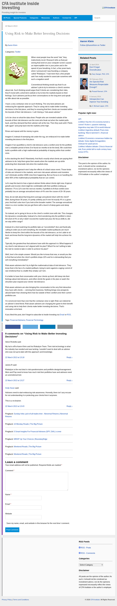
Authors (56, 18)
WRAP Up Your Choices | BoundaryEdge (30, 439)
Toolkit (17, 52)
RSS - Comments (87, 553)
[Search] (113, 18)
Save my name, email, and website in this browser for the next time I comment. (38, 523)
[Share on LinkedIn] (15, 38)
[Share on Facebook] (6, 38)
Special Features (20, 18)
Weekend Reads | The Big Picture (27, 447)
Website (8, 514)
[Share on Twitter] (10, 38)
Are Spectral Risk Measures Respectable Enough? (99, 84)
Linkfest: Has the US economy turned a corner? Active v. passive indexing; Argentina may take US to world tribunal (94, 124)
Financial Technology (34, 320)
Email (62, 315)
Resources (45, 18)
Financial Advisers (17, 320)
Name (8, 494)
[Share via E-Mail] (19, 38)
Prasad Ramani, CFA (99, 91)
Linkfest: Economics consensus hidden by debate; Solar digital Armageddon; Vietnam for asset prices (95, 141)
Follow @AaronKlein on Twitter (92, 45)
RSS (69, 315)
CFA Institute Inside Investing (20, 6)
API (75, 18)
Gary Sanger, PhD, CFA (100, 74)
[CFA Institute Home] (108, 8)
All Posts (6, 18)
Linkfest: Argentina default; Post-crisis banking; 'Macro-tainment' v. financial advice (93, 133)
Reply (70, 357)
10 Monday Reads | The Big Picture (28, 424)
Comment (9, 471)
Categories (34, 18)
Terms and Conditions (21, 600)
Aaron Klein (12, 45)
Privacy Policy (7, 600)
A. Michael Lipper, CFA (100, 106)
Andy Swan (10, 388)
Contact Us (66, 18)
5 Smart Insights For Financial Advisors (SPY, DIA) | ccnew (37, 432)
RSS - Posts (85, 548)
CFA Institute (95, 600)
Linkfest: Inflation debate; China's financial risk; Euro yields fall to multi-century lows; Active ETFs (95, 149)
